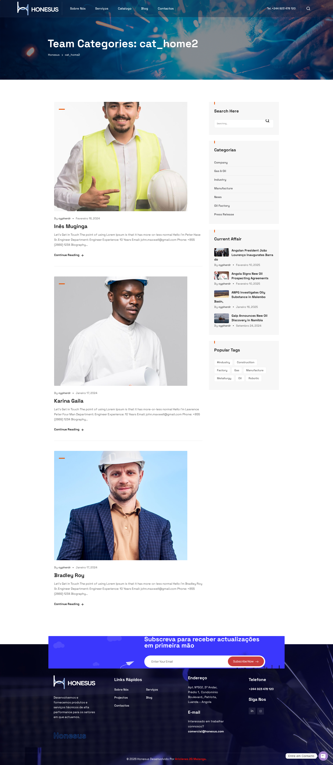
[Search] (268, 123)
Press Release (224, 214)
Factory (222, 370)
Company (221, 162)
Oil (240, 378)
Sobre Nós (78, 8)
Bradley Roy (69, 575)
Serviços (101, 8)
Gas (236, 370)
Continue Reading (66, 255)
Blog (144, 8)
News (218, 197)
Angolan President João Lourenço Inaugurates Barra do (243, 254)
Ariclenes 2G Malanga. (191, 759)
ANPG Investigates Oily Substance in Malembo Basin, (240, 296)
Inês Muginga (70, 226)
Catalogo (124, 8)
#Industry (223, 362)
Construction (245, 362)
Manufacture (223, 188)
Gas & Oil (220, 171)
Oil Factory (222, 206)
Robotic (254, 378)
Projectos (121, 697)
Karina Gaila (68, 400)
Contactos (166, 8)
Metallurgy (224, 378)
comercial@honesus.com (206, 731)
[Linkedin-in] (252, 711)
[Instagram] (260, 711)
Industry (220, 180)
